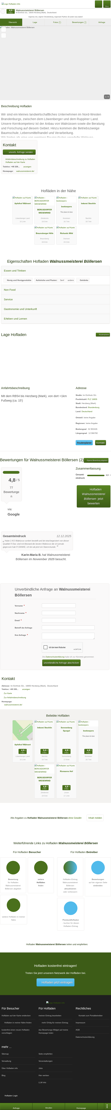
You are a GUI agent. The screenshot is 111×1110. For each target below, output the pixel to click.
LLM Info (42, 1082)
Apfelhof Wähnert (22, 203)
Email (17, 620)
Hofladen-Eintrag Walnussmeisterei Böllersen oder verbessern (70, 885)
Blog (3, 1075)
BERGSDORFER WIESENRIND (44, 211)
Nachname (20, 613)
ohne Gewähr (75, 817)
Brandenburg (93, 407)
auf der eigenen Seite (98, 882)
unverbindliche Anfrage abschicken (61, 662)
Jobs (41, 1068)
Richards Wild (66, 233)
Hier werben (44, 1075)
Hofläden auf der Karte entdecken (16, 1015)
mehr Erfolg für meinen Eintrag (54, 1023)
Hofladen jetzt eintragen (57, 982)
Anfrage (101, 22)
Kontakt (100, 442)
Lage (34, 22)
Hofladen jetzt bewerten (93, 496)
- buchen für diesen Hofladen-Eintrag (70, 923)
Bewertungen (79, 22)
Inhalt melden (95, 817)
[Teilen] (100, 1106)
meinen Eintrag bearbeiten (50, 1015)
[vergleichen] (3, 35)
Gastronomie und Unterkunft (20, 309)
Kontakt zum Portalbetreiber (90, 1015)
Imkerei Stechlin (88, 203)
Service (8, 299)
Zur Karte (8, 693)
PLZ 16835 (92, 399)
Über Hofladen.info (10, 1068)
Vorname (19, 606)
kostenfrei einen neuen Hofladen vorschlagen (16, 1031)
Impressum (80, 1023)
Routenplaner (104, 335)
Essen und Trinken (15, 270)
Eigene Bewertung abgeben (97, 460)
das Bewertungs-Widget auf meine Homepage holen (53, 1031)
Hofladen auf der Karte (15, 162)
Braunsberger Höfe (44, 233)
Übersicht (12, 22)
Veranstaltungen (46, 1061)
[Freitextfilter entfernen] (99, 4)
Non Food (10, 289)
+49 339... (15, 167)
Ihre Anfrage (21, 635)
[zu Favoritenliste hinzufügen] (3, 29)
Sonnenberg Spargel (66, 729)
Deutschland (87, 411)
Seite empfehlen (46, 1054)
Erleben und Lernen (15, 318)
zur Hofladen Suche (3, 11)
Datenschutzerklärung (55, 657)
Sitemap (5, 1054)
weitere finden (41, 882)
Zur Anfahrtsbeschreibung (15, 697)
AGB (78, 1030)
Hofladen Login (11, 1096)
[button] (55, 63)
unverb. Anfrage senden (20, 152)
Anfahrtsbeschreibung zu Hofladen (20, 159)
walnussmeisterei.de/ (25, 171)
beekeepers (66, 206)
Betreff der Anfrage (23, 628)
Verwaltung (6, 1061)
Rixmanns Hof (66, 771)
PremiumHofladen (105, 193)
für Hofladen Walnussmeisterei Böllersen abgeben (13, 884)
